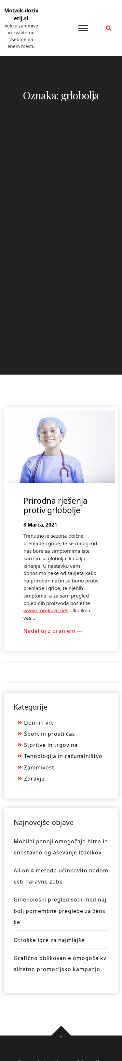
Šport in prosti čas (49, 733)
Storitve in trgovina (51, 745)
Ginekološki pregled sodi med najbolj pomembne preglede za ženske (60, 910)
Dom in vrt (38, 722)
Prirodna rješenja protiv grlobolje (55, 505)
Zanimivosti (40, 767)
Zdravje (34, 778)
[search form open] (108, 28)
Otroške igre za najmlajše (49, 940)
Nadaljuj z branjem (50, 630)
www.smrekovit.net (45, 610)
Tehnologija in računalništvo (63, 756)
